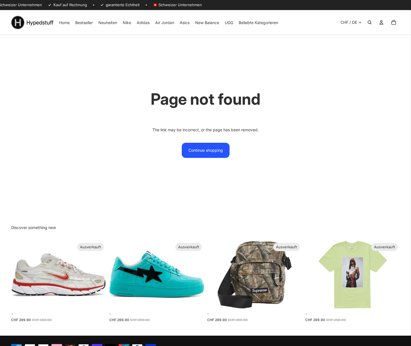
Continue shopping (205, 150)
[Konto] (381, 22)
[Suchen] (369, 22)
